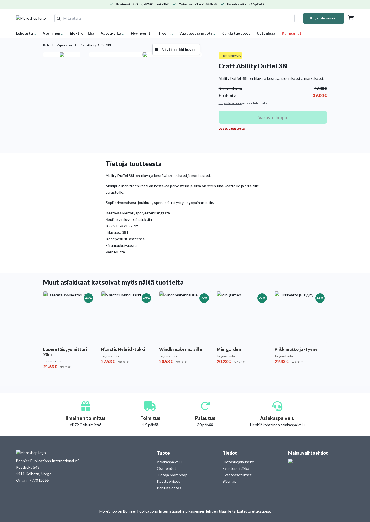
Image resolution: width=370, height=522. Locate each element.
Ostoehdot (166, 468)
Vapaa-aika (111, 33)
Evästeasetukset (237, 474)
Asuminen (51, 33)
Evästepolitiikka (236, 468)
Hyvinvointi (141, 33)
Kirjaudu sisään (323, 18)
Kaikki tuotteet (236, 33)
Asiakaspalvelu (169, 461)
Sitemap (229, 481)
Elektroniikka (82, 33)
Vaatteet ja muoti (195, 33)
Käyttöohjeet (168, 481)
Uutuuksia (266, 33)
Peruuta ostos (169, 487)
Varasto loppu (272, 117)
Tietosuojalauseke (238, 461)
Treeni (164, 33)
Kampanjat (291, 33)
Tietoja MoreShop (172, 474)
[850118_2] (145, 54)
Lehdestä (24, 33)
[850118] (61, 54)
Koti (46, 45)
